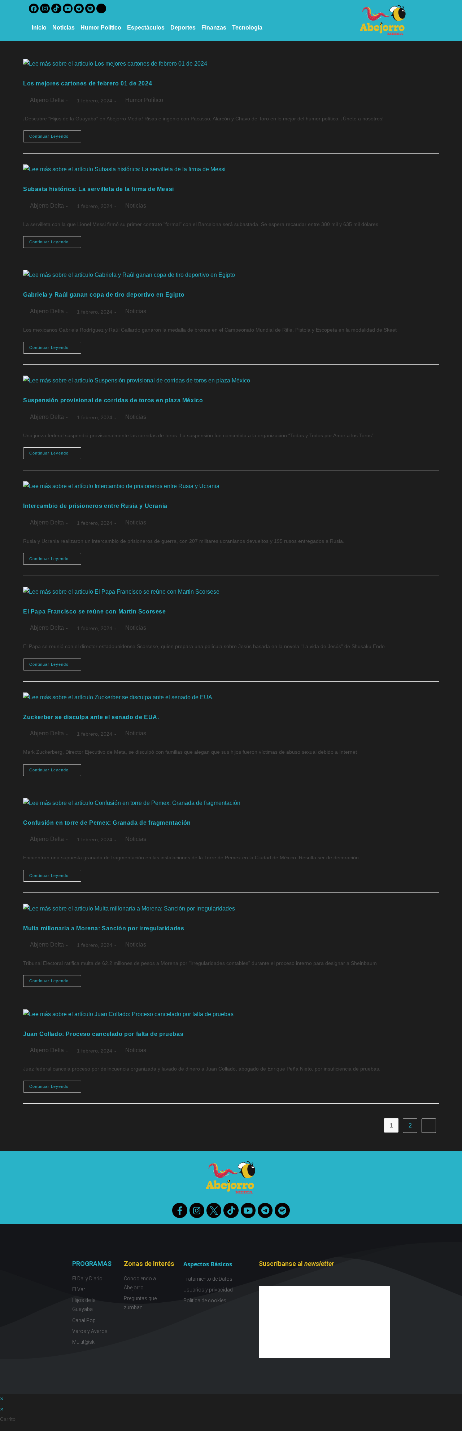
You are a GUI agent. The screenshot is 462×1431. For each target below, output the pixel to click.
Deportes (183, 28)
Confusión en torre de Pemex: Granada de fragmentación (107, 823)
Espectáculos (146, 28)
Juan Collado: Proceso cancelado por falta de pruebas (103, 1034)
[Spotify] (90, 8)
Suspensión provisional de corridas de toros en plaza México (113, 400)
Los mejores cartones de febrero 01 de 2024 (87, 83)
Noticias (63, 28)
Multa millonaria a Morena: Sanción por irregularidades (103, 928)
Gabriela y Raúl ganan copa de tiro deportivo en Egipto (103, 295)
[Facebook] (34, 8)
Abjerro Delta (47, 100)
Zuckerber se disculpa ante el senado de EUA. (91, 717)
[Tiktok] (56, 8)
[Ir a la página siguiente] (429, 1125)
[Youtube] (68, 8)
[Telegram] (79, 8)
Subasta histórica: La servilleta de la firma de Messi (98, 189)
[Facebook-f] (179, 1210)
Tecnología (247, 28)
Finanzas (213, 28)
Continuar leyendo (55, 134)
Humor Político (100, 28)
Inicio (39, 28)
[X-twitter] (101, 8)
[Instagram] (45, 8)
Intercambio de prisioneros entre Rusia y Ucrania (95, 506)
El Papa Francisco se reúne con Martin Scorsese (94, 611)
